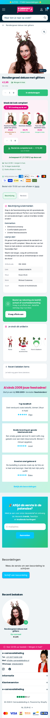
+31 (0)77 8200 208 (14, 657)
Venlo (37, 186)
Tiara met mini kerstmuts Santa (39, 127)
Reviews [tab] (23, 196)
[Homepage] (3, 25)
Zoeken (45, 18)
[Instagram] (3, 669)
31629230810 (17, 664)
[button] (13, 92)
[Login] (41, 9)
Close (25, 675)
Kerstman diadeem (25, 126)
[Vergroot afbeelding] (44, 31)
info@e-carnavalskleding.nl (18, 660)
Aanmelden (25, 535)
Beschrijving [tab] (9, 196)
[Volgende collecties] (7, 355)
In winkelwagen (33, 92)
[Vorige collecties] (7, 331)
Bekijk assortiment (3, 9)
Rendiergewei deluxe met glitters (15, 630)
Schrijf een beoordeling (15, 575)
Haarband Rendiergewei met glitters (10, 127)
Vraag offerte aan (15, 314)
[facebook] (10, 669)
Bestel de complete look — (26, 149)
